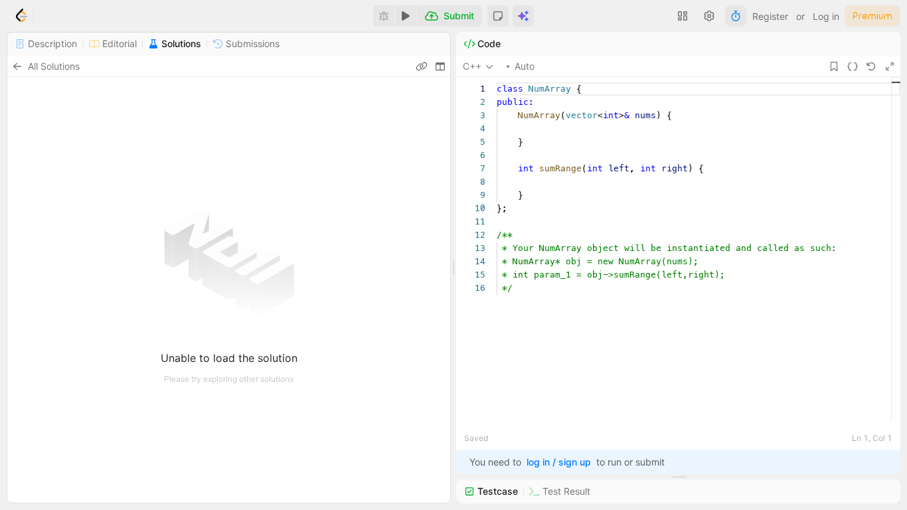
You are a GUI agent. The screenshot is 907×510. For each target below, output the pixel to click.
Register (770, 16)
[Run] (405, 16)
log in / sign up (559, 462)
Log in (826, 16)
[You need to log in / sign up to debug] (383, 16)
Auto (525, 66)
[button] (498, 16)
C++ (472, 66)
